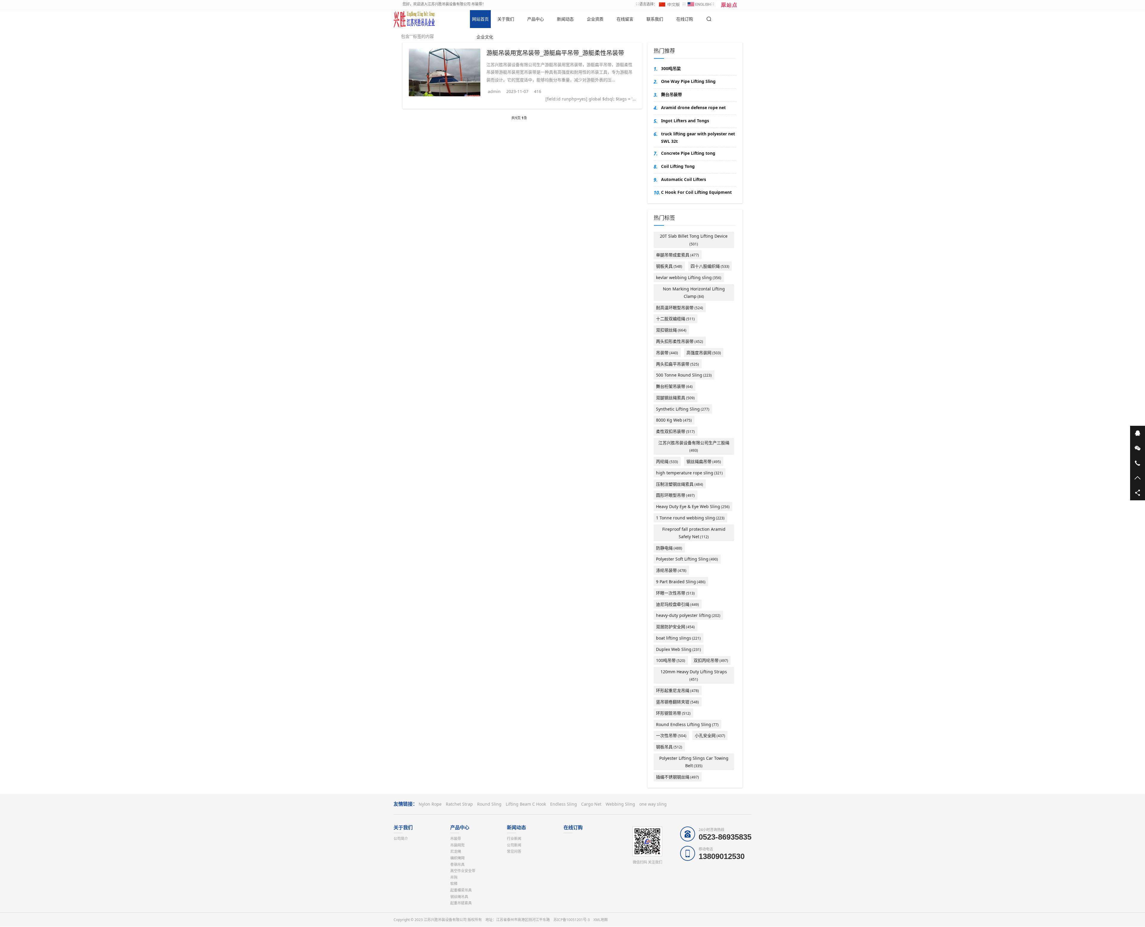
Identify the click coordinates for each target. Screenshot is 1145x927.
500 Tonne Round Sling (684, 375)
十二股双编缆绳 (675, 318)
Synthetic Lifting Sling (682, 409)
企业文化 (484, 37)
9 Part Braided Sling (680, 581)
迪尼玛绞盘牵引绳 (677, 604)
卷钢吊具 (457, 864)
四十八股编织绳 (710, 266)
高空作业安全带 (462, 870)
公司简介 (401, 838)
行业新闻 (514, 838)
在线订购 (684, 19)
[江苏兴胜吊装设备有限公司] (414, 19)
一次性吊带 (671, 735)
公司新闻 (514, 845)
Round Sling (489, 804)
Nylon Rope (430, 804)
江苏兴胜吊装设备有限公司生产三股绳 (693, 446)
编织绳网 (457, 858)
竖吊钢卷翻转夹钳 (677, 702)
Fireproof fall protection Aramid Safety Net (693, 532)
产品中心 (535, 19)
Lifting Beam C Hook (526, 804)
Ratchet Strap (459, 804)
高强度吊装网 (703, 352)
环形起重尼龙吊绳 (677, 690)
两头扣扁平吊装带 (677, 364)
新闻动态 (565, 19)
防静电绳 (669, 548)
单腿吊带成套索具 (677, 255)
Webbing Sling (620, 804)
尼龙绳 (455, 851)
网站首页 (480, 19)
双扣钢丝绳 (671, 330)
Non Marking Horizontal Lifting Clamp (694, 292)
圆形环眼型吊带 (675, 495)
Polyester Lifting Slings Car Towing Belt (693, 761)
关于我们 (505, 19)
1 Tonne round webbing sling (690, 518)
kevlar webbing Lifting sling (688, 277)
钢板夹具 (669, 266)
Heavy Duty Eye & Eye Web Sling (693, 506)
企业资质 (595, 19)
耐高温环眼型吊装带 (679, 307)
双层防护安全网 (675, 626)
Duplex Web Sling (678, 649)
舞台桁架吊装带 (674, 386)
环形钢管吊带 (673, 713)
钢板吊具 (669, 747)
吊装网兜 (457, 845)
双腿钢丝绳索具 (675, 397)
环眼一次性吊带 (675, 593)
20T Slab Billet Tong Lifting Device (694, 239)
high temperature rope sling (689, 473)
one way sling (653, 804)
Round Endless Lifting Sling (687, 724)
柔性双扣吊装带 (675, 431)
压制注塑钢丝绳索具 (679, 484)
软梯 (453, 883)
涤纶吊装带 (671, 570)
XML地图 (600, 919)
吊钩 (453, 877)
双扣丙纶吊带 (711, 660)
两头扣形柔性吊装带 (679, 341)
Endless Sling (563, 804)
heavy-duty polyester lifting (688, 615)
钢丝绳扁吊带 (703, 461)
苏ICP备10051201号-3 (571, 919)
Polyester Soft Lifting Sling (687, 559)
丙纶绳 (667, 461)
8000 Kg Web (674, 420)
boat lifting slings (678, 638)
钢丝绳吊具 (459, 896)
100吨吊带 (670, 660)
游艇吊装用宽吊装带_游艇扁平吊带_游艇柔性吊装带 (555, 52)
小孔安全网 (710, 735)
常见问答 (514, 851)
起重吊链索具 (461, 903)
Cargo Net (591, 804)
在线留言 (625, 19)
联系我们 (654, 19)
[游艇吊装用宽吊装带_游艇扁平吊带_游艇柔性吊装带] (444, 72)
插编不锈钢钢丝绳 (677, 777)
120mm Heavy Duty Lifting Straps (693, 675)
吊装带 (667, 352)
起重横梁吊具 (461, 890)
